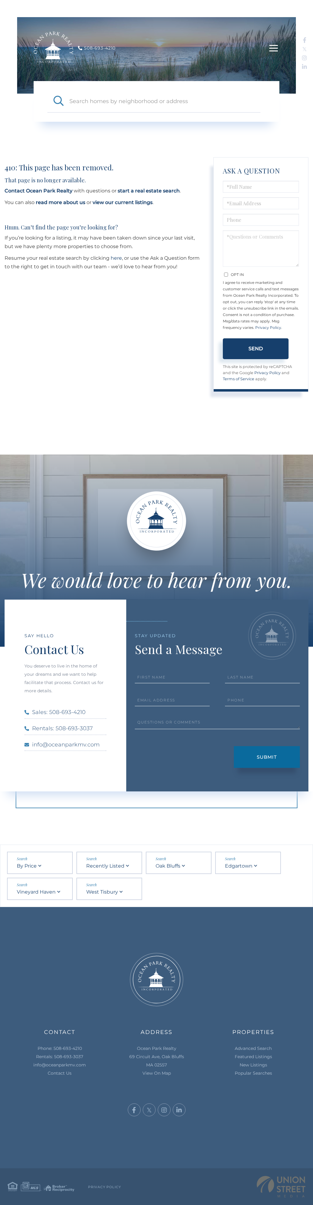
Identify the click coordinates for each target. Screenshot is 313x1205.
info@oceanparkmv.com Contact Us (59, 1069)
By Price (27, 866)
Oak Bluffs (168, 866)
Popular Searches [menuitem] (253, 1073)
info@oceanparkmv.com (66, 744)
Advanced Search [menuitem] (253, 1048)
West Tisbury (102, 892)
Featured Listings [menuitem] (253, 1056)
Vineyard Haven (36, 892)
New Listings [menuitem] (253, 1065)
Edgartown (238, 866)
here (116, 258)
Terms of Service (238, 379)
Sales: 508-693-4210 (59, 712)
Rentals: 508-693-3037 (62, 728)
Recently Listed (105, 866)
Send (256, 348)
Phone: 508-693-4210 (60, 1048)
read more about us (60, 202)
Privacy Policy (268, 327)
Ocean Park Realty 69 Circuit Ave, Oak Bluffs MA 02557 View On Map (156, 1061)
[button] (58, 101)
